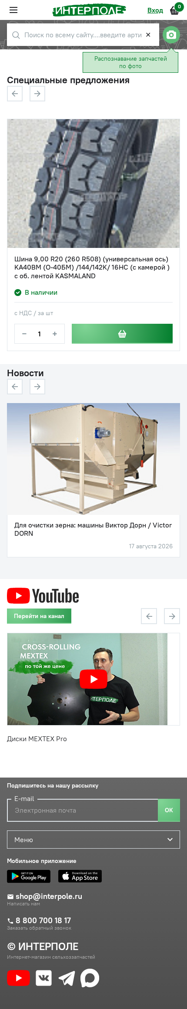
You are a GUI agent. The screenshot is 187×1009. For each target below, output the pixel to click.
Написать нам (23, 904)
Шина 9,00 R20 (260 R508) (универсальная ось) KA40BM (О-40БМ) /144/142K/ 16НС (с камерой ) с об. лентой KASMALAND (92, 267)
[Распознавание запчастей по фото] (171, 34)
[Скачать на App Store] (82, 876)
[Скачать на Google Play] (31, 876)
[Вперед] (37, 93)
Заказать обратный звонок (39, 928)
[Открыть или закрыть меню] (13, 10)
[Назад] (15, 93)
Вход (155, 10)
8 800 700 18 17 (43, 920)
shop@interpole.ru (49, 896)
